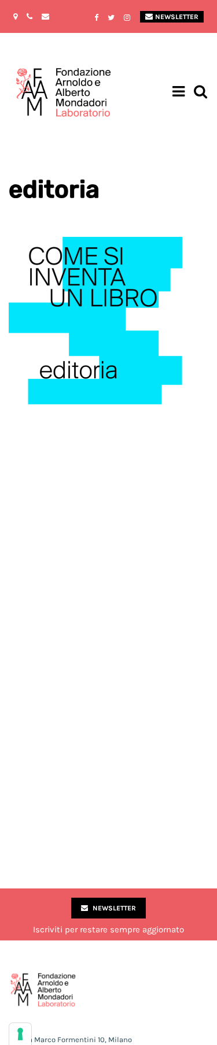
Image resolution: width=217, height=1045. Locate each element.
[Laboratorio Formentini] (32, 93)
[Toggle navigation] (178, 93)
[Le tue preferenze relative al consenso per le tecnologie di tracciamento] (20, 1034)
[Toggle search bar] (200, 92)
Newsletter (176, 17)
